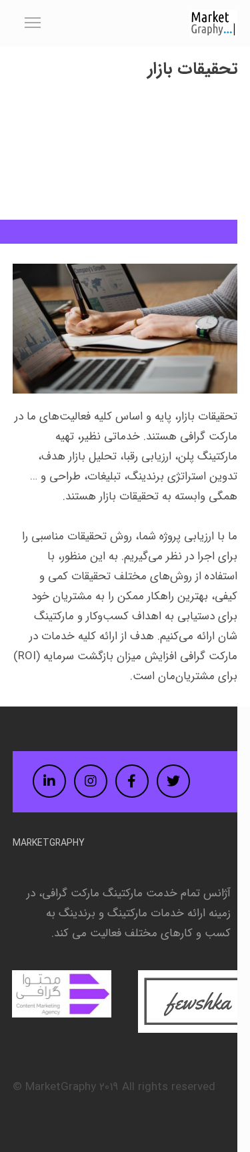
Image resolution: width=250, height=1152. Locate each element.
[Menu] (27, 23)
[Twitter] (173, 781)
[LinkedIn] (49, 781)
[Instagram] (90, 781)
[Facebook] (132, 781)
